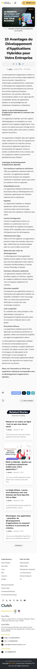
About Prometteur (5, 563)
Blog (2, 573)
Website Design (24, 566)
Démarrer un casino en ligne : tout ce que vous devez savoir (18, 424)
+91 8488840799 (10, 652)
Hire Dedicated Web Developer (9, 595)
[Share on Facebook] (16, 64)
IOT (21, 579)
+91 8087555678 (14, 638)
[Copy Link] (22, 64)
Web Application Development (27, 569)
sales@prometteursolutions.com (15, 645)
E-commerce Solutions (25, 573)
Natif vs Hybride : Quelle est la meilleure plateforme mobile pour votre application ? (18, 466)
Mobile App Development (7, 585)
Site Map (3, 579)
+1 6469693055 (12, 641)
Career (3, 569)
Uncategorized (12, 459)
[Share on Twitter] (19, 64)
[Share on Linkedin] (28, 393)
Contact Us (4, 576)
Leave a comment (28, 400)
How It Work (4, 566)
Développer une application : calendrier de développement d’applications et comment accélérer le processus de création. (18, 522)
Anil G (10, 69)
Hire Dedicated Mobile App (8, 591)
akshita (10, 430)
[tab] (15, 611)
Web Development (24, 563)
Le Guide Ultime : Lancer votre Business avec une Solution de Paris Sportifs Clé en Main (17, 494)
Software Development (25, 576)
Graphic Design (5, 588)
